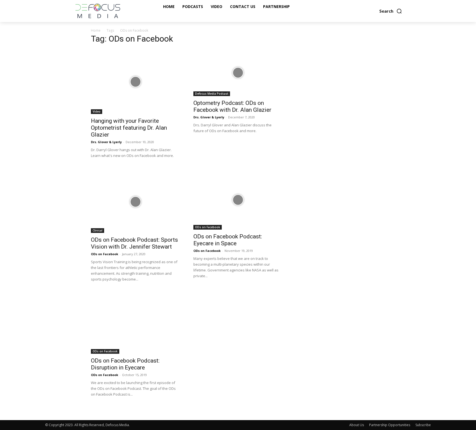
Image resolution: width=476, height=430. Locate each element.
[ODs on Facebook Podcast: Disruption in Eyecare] (135, 324)
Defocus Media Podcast (211, 94)
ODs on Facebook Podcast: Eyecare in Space (227, 240)
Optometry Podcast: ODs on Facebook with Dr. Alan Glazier (232, 106)
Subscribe (423, 425)
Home (96, 30)
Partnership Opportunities (389, 425)
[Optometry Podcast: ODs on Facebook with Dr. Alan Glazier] (238, 72)
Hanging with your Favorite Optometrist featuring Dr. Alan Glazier (129, 128)
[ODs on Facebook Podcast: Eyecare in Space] (238, 200)
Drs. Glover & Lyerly (106, 142)
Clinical (97, 230)
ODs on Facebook (104, 254)
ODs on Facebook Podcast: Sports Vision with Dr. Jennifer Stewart (134, 243)
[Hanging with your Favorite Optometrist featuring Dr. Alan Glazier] (135, 81)
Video (97, 111)
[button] (390, 11)
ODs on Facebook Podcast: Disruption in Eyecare (125, 364)
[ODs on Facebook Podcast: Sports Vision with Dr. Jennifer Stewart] (135, 201)
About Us (356, 425)
